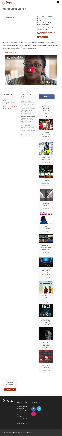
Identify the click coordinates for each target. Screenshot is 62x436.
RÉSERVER (43, 37)
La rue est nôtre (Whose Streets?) (46, 134)
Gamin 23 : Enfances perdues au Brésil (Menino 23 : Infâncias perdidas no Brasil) (46, 347)
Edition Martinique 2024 (22, 416)
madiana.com (8, 103)
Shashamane (46, 180)
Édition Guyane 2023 (22, 421)
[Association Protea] (9, 5)
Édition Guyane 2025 (22, 406)
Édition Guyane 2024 (22, 410)
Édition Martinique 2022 (22, 423)
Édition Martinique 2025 (22, 408)
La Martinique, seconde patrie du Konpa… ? (46, 247)
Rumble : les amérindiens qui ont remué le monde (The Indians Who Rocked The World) (46, 324)
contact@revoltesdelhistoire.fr (28, 116)
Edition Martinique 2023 (22, 418)
